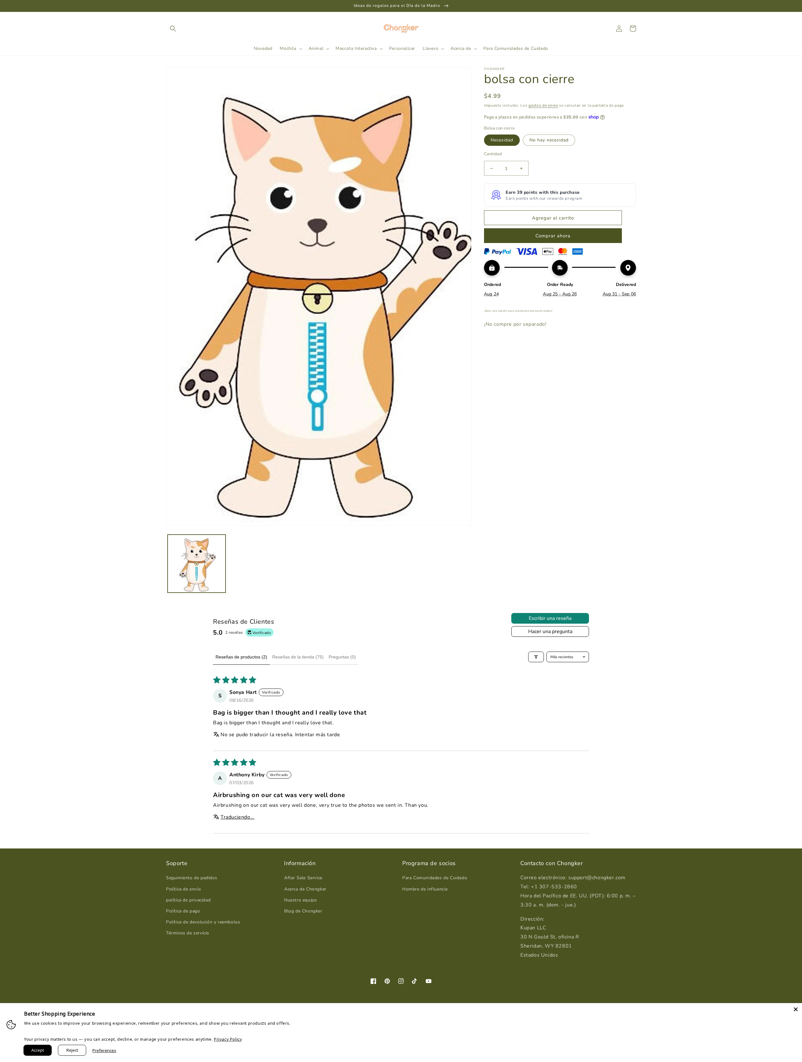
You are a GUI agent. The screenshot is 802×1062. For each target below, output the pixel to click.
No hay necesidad (549, 140)
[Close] (796, 1009)
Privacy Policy (228, 1039)
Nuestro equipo (300, 900)
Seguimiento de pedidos (191, 878)
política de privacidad (188, 900)
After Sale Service (303, 878)
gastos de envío (543, 105)
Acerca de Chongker (305, 889)
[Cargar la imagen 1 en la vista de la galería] (197, 564)
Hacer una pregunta (550, 631)
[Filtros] (536, 657)
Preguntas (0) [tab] (342, 656)
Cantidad (493, 154)
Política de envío (183, 889)
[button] (173, 28)
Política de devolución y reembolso (203, 922)
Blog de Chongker (303, 911)
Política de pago (183, 911)
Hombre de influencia (425, 889)
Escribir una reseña (550, 618)
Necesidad (502, 140)
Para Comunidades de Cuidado (434, 878)
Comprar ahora (552, 236)
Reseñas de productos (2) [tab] (241, 656)
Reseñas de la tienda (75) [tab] (298, 656)
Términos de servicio (187, 933)
